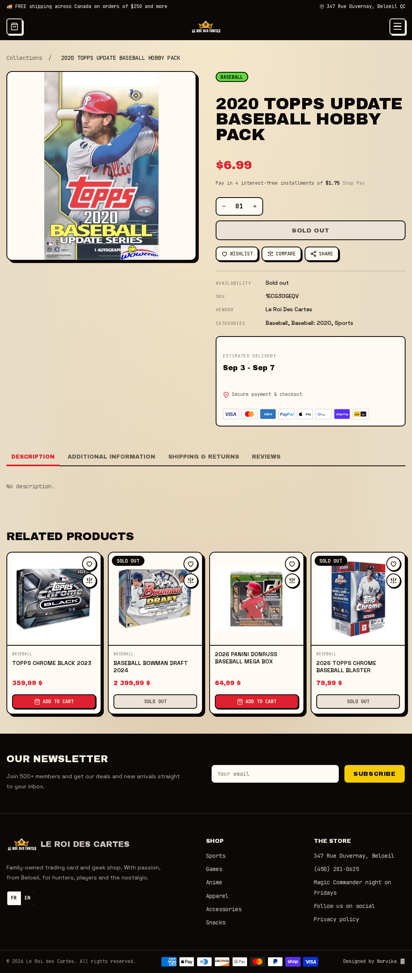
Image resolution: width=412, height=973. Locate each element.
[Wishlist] (89, 564)
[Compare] (89, 580)
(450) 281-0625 (336, 869)
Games (214, 869)
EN (27, 898)
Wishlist (241, 254)
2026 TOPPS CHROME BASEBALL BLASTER (346, 666)
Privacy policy (336, 919)
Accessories (223, 909)
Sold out (311, 230)
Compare (286, 254)
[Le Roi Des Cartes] (206, 26)
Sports (215, 855)
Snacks (215, 922)
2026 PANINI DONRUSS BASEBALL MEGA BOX (246, 658)
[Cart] (14, 26)
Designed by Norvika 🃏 (374, 961)
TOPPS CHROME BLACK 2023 (51, 663)
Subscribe (374, 774)
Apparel (217, 896)
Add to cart (58, 701)
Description (33, 457)
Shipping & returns (203, 457)
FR (13, 898)
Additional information (111, 457)
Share (326, 254)
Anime (214, 882)
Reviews (266, 457)
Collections (24, 57)
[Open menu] (397, 26)
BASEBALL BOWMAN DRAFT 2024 (150, 666)
